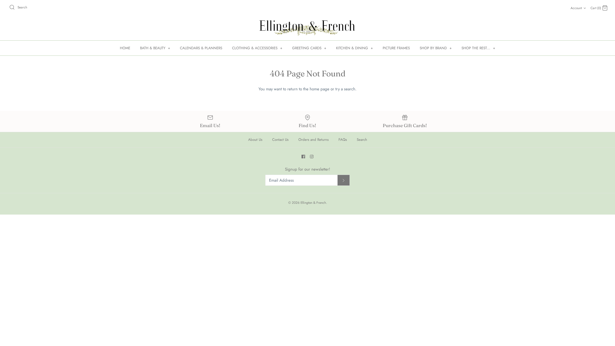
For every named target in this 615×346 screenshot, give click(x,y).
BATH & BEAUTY (155, 48)
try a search (345, 89)
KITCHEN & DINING (354, 48)
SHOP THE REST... (478, 48)
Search (362, 139)
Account (576, 8)
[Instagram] (312, 156)
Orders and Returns (313, 139)
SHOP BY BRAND (436, 48)
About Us (255, 139)
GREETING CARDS (309, 48)
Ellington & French (313, 202)
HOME (125, 48)
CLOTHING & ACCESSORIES (257, 48)
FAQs (342, 139)
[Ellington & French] (307, 28)
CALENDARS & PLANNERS (201, 48)
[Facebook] (303, 156)
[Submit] (344, 180)
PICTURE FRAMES (396, 48)
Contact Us (280, 139)
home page (319, 89)
